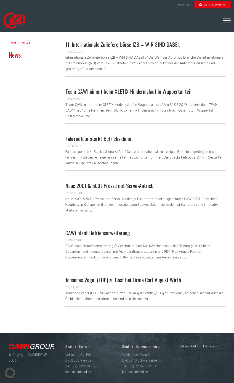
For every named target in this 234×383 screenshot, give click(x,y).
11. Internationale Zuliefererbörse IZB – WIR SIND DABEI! (122, 44)
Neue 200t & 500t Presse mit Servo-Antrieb (109, 185)
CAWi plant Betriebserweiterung (97, 233)
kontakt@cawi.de (78, 372)
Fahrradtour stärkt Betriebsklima (98, 138)
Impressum (211, 346)
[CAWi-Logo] (14, 21)
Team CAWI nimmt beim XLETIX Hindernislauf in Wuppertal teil (128, 91)
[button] (227, 20)
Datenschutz (188, 346)
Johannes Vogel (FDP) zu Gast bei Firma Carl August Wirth (123, 280)
